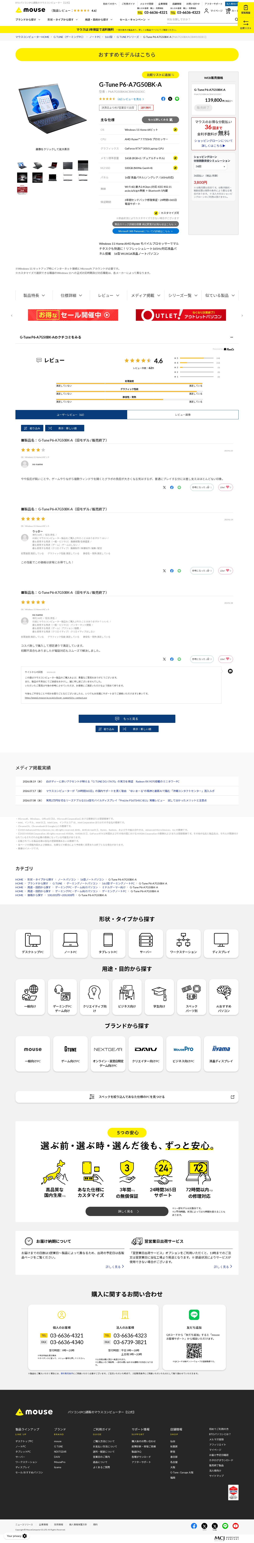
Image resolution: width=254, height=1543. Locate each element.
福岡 (172, 1477)
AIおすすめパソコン (223, 1009)
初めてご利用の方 (219, 1429)
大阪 (172, 1467)
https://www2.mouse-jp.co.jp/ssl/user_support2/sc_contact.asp (56, 697)
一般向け (30, 1006)
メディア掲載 (142, 295)
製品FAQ (136, 1451)
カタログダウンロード (221, 1460)
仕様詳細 (68, 295)
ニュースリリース (24, 1524)
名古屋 (174, 1462)
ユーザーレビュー (71, 414)
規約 (95, 1524)
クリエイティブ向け (95, 1009)
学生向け (159, 1006)
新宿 (172, 1451)
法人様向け (231, 3)
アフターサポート (214, 3)
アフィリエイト (217, 1444)
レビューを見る (132, 99)
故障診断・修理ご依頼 (144, 1446)
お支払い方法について (105, 1446)
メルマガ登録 (146, 3)
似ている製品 (217, 295)
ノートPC (70, 952)
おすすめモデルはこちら (127, 54)
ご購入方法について (104, 1441)
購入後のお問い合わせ (144, 1441)
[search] (236, 19)
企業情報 (162, 3)
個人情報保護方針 (78, 1524)
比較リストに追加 (159, 75)
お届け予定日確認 (219, 1455)
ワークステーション (183, 952)
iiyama (57, 1467)
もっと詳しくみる (158, 119)
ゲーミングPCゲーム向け (62, 1009)
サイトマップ (216, 1475)
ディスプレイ (221, 952)
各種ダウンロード (141, 1456)
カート (235, 10)
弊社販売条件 (67, 1373)
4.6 (158, 360)
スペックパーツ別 (191, 1009)
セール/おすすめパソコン (29, 1472)
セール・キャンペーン (133, 19)
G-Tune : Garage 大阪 (181, 1472)
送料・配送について (104, 1451)
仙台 (172, 1441)
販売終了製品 (216, 1465)
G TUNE (58, 1446)
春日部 (174, 1456)
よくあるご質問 (101, 1467)
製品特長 (31, 295)
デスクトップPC (33, 952)
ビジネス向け (127, 1006)
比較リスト (245, 28)
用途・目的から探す (96, 19)
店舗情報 (176, 3)
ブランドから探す (25, 19)
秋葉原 (174, 1446)
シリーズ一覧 (180, 295)
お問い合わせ (193, 3)
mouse (57, 1441)
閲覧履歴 (245, 12)
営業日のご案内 (101, 1456)
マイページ (216, 10)
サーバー (146, 952)
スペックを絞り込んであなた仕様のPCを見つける (132, 1096)
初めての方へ (110, 3)
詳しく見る (125, 1211)
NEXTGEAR (60, 1451)
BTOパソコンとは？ (220, 1434)
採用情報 (58, 1524)
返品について (100, 1462)
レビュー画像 (183, 414)
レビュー (105, 295)
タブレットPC (108, 952)
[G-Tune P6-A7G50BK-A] (22, 165)
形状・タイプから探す (61, 19)
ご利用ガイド (128, 3)
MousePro (59, 1462)
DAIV (57, 1456)
